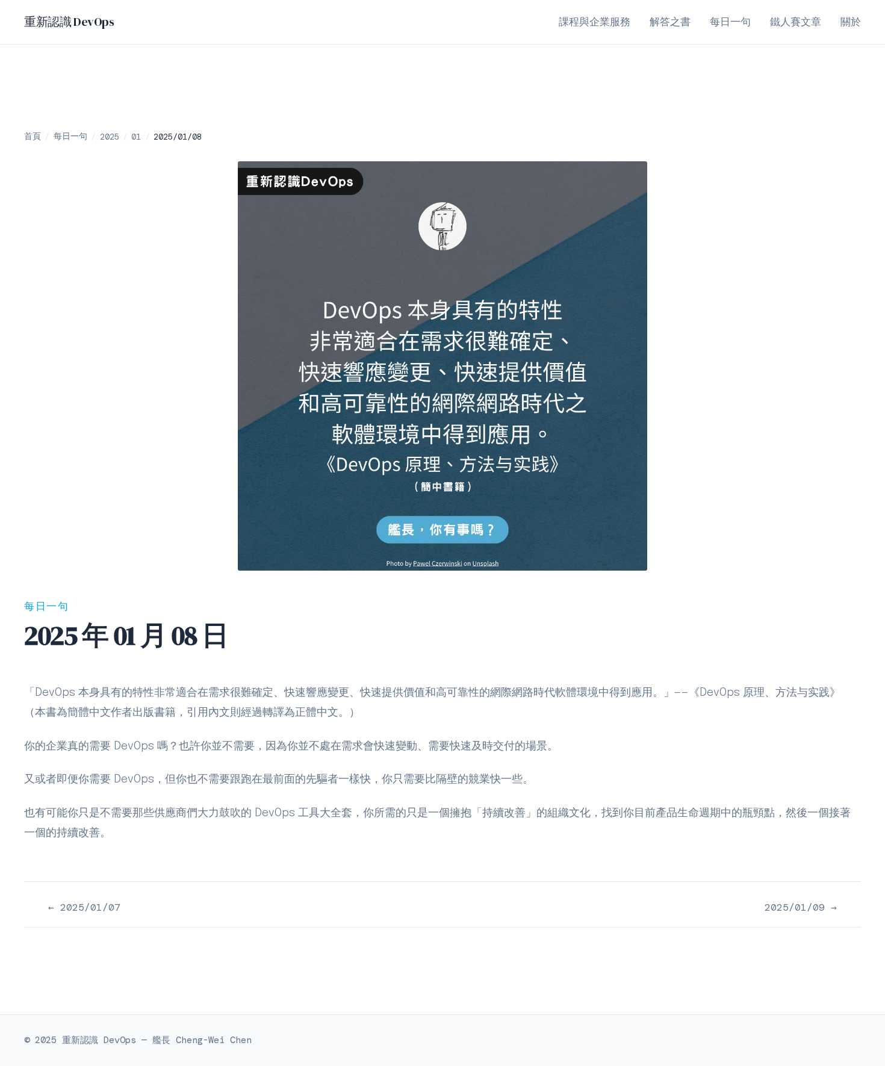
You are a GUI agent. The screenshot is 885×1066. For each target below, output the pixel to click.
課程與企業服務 (594, 22)
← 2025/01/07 (84, 907)
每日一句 (730, 22)
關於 (850, 22)
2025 (109, 136)
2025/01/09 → (801, 907)
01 (136, 136)
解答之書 (670, 22)
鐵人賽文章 (795, 22)
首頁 (32, 136)
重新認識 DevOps (69, 21)
